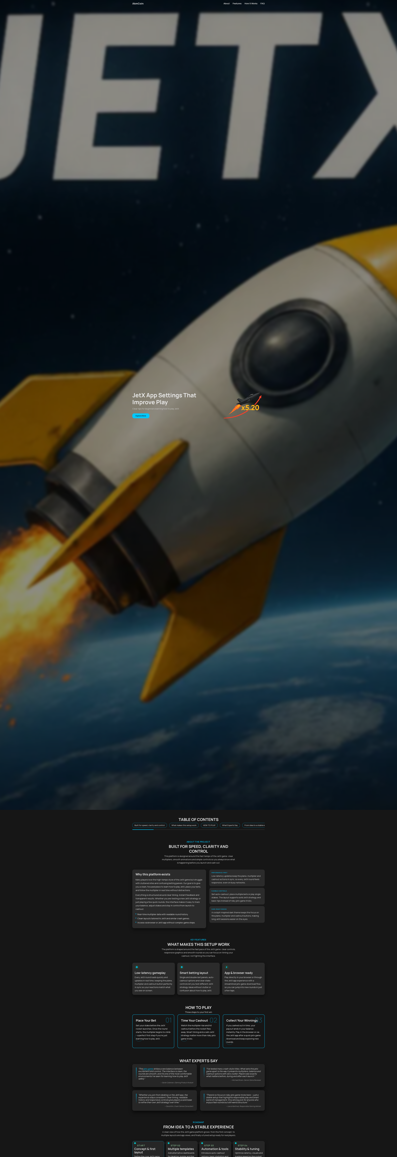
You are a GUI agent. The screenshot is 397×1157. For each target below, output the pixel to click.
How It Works (251, 3)
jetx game (148, 1068)
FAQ (263, 3)
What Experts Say (230, 825)
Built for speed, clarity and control (150, 825)
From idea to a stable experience (259, 825)
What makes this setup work (184, 825)
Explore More (141, 416)
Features (237, 3)
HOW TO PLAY (209, 825)
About (227, 3)
